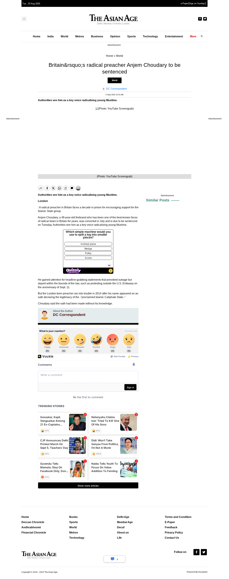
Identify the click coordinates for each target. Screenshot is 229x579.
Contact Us (172, 537)
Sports (131, 36)
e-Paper (184, 3)
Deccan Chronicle (32, 522)
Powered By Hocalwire (197, 572)
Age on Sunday (197, 3)
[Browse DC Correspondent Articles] (45, 315)
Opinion (115, 36)
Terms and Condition (178, 517)
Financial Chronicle (33, 532)
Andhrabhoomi (31, 527)
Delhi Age (123, 517)
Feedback (171, 527)
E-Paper (170, 522)
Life (119, 537)
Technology (150, 36)
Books (73, 517)
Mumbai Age (125, 522)
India (50, 36)
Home (36, 36)
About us (123, 532)
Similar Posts (157, 200)
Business (97, 36)
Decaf (120, 527)
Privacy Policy (174, 532)
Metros (79, 36)
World (64, 36)
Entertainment (174, 36)
